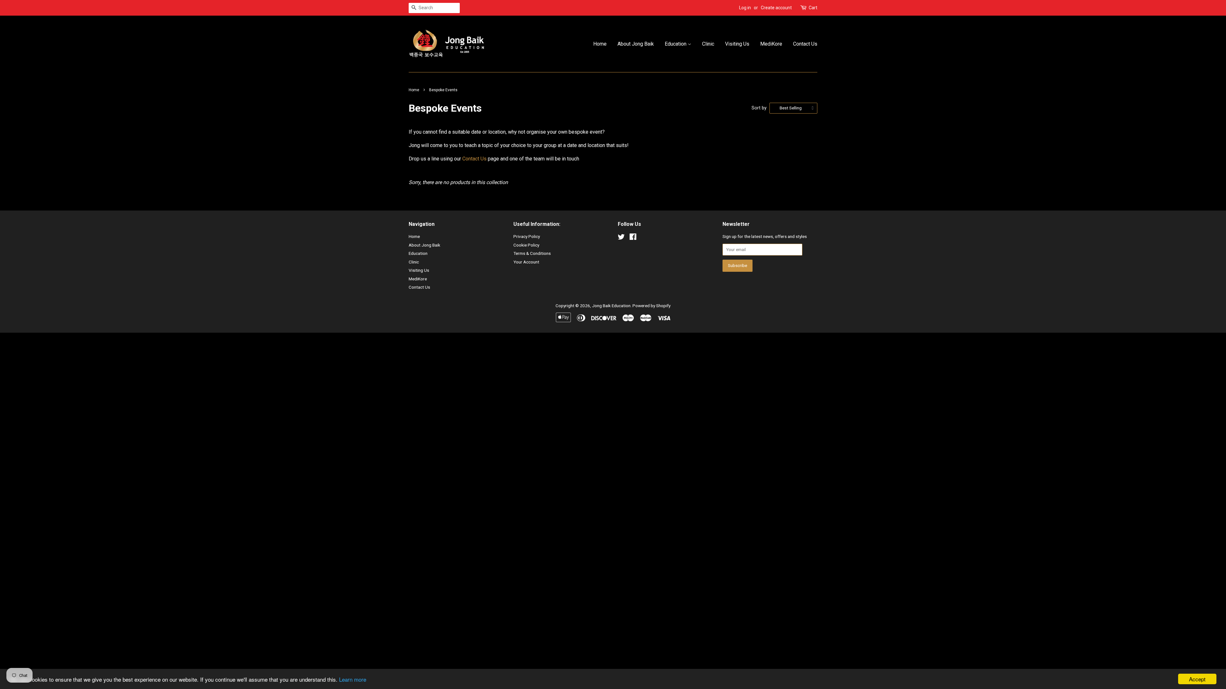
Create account (776, 7)
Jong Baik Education (611, 305)
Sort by (759, 108)
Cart (813, 7)
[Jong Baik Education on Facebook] (633, 238)
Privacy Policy (526, 236)
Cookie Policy (526, 245)
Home (600, 44)
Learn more (352, 679)
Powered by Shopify (651, 305)
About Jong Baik (635, 44)
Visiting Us (737, 44)
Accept (1197, 679)
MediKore (771, 44)
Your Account (526, 261)
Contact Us (805, 44)
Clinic (708, 44)
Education (676, 44)
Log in (745, 7)
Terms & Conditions (532, 253)
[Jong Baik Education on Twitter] (621, 238)
